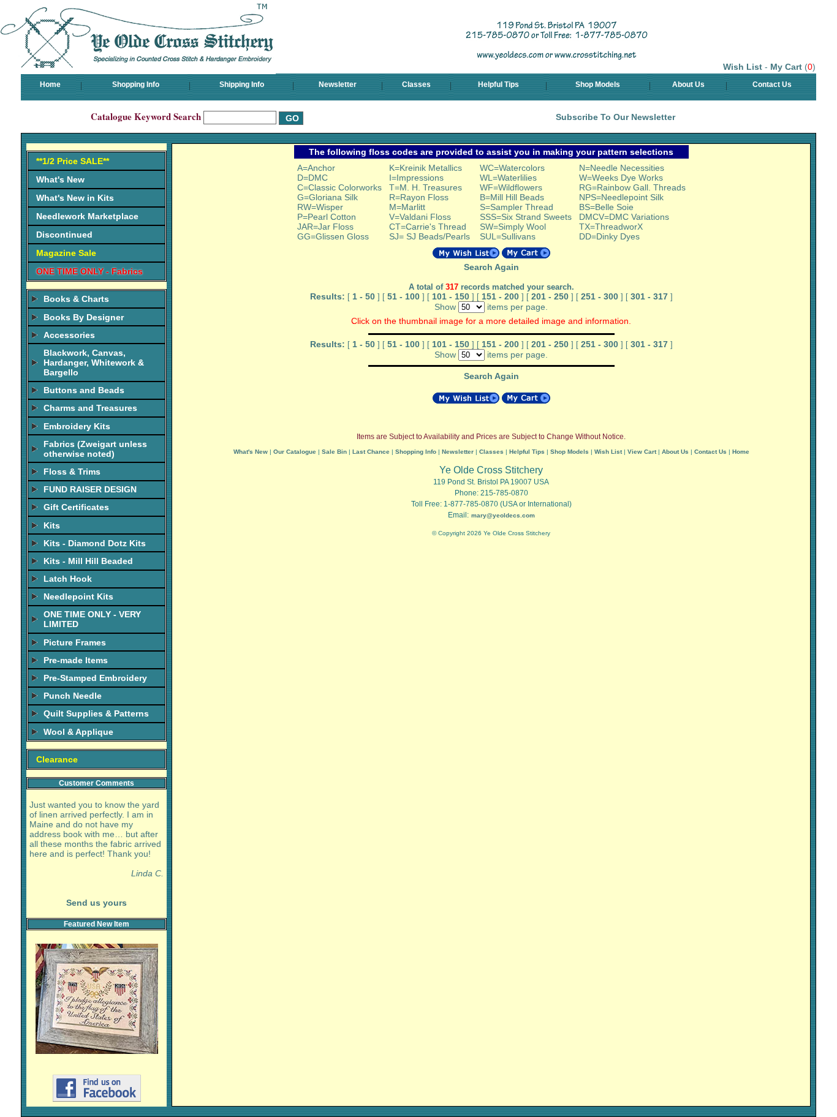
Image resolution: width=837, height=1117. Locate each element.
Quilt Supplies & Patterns (96, 713)
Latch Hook (68, 579)
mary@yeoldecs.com (503, 515)
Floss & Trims (72, 471)
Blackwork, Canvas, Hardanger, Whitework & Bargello (94, 362)
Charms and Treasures (90, 408)
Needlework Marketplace (87, 216)
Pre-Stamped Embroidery (95, 678)
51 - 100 (403, 296)
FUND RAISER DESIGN (90, 489)
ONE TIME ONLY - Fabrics (89, 271)
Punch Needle (73, 696)
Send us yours (96, 903)
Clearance (57, 759)
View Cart (641, 451)
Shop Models (597, 84)
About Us (688, 84)
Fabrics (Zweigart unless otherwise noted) (95, 449)
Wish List (742, 67)
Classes (416, 84)
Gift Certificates (76, 507)
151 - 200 (500, 296)
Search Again (491, 267)
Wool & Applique (78, 732)
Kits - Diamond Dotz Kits (95, 543)
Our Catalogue (294, 451)
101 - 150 (450, 296)
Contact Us (772, 84)
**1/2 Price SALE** (72, 161)
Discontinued (64, 234)
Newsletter (338, 84)
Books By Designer (84, 317)
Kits (52, 525)
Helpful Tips (498, 84)
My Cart (786, 67)
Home (50, 84)
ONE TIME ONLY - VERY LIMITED (92, 619)
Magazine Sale (66, 253)
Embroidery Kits (77, 426)
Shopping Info (135, 84)
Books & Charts (76, 299)
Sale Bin (334, 451)
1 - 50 (363, 296)
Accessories (69, 335)
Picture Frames (75, 642)
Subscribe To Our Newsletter (615, 117)
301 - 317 (649, 296)
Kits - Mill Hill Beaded (88, 561)
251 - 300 (599, 296)
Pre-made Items (76, 660)
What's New (60, 179)
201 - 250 (550, 296)
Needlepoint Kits (78, 596)
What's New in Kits (75, 198)
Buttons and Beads (84, 390)
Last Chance (371, 451)
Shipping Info (241, 84)
